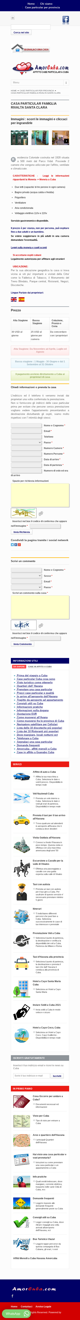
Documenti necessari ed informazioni (47, 1105)
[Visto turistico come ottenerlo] (15, 682)
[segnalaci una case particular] (40, 48)
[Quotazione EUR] (15, 713)
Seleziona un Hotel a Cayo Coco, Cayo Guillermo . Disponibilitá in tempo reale (48, 1035)
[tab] (19, 666)
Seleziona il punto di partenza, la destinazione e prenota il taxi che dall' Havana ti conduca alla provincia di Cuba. (50, 967)
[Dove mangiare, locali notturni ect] (15, 734)
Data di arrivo (51, 459)
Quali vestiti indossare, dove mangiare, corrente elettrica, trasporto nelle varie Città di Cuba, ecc (49, 1185)
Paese (47, 442)
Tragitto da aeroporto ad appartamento (40, 699)
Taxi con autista (41, 884)
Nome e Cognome (54, 425)
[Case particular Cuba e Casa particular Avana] (40, 68)
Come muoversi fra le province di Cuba (40, 720)
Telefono (48, 436)
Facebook (66, 20)
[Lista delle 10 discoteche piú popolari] (15, 727)
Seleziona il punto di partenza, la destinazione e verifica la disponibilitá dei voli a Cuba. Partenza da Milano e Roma (50, 942)
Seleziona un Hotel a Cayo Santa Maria (48, 990)
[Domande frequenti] (15, 745)
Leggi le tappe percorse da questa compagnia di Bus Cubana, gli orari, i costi (48, 1246)
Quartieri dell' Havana (30, 686)
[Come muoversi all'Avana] (15, 717)
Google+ (19, 544)
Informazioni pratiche (30, 706)
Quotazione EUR (27, 713)
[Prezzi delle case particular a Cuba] (15, 693)
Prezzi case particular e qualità (35, 693)
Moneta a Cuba (47, 179)
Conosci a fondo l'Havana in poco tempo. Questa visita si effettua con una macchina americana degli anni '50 (49, 846)
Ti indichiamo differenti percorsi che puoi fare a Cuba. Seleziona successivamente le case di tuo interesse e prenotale (49, 918)
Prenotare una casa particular (34, 689)
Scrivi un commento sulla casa (29, 593)
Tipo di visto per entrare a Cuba (48, 1121)
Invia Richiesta (22, 532)
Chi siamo (46, 3)
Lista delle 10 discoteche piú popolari (39, 727)
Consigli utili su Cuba (30, 703)
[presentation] (19, 666)
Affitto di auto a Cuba (44, 772)
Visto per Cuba (41, 1116)
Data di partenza (53, 465)
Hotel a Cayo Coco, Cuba (46, 1027)
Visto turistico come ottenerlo (35, 682)
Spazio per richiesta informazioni (30, 481)
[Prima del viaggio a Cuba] (15, 675)
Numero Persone (53, 453)
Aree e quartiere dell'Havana (48, 1135)
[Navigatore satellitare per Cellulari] (15, 724)
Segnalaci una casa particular (34, 741)
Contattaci (26, 1306)
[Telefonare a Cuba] (15, 738)
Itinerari (37, 908)
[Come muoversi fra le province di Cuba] (15, 720)
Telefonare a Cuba (27, 738)
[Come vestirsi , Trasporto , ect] (15, 706)
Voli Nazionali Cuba (43, 793)
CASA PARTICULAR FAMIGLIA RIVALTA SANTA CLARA (36, 93)
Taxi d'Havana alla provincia (48, 957)
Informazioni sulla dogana (33, 710)
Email (47, 431)
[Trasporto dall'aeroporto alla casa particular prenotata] (15, 699)
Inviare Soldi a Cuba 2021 (47, 1005)
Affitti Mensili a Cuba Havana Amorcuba (35, 1258)
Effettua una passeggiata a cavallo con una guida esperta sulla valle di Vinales (49, 871)
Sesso (47, 576)
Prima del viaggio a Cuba (32, 675)
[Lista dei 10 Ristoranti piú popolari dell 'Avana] (15, 731)
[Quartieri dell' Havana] (15, 686)
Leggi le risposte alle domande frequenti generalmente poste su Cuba (49, 1206)
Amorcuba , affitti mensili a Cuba (37, 748)
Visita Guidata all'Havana (46, 837)
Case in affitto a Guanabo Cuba (35, 752)
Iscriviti (57, 1076)
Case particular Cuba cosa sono (36, 679)
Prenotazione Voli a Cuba (46, 933)
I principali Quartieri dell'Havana (45, 1141)
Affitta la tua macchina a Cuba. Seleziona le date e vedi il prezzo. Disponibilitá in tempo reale (49, 780)
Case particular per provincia (42, 7)
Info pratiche (40, 1176)
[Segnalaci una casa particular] (15, 741)
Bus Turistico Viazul (44, 1239)
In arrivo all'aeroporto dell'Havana (37, 696)
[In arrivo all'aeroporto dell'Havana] (15, 696)
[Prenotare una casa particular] (15, 689)
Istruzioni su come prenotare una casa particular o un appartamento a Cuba (49, 1165)
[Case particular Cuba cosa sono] (15, 679)
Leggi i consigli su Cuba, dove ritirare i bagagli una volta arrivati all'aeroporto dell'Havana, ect (50, 1226)
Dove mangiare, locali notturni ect (37, 734)
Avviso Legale (43, 1306)
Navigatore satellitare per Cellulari (37, 724)
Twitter (12, 544)
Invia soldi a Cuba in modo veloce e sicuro (48, 1011)
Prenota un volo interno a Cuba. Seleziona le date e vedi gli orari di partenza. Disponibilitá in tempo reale (48, 802)
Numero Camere (53, 448)
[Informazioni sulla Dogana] (15, 710)
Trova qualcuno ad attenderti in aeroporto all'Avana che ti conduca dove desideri (49, 826)
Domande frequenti (28, 745)
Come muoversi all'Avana (32, 717)
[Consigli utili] (15, 703)
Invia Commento (23, 644)
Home (31, 3)
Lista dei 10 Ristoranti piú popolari (38, 731)
